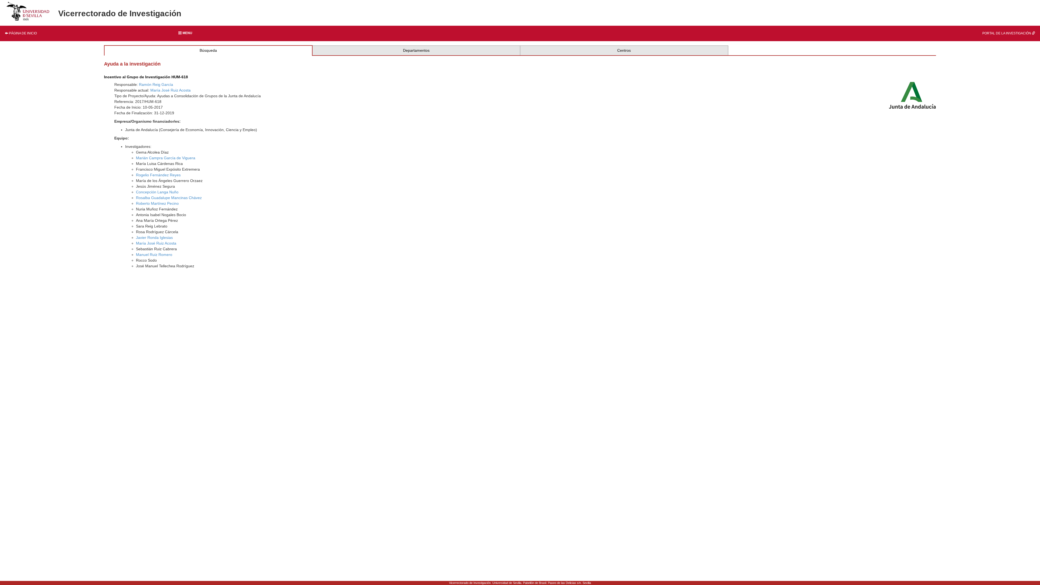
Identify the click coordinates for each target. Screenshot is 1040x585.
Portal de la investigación (1007, 33)
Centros (624, 50)
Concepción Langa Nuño (157, 192)
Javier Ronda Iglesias (154, 237)
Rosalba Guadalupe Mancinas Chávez (169, 198)
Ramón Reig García (156, 84)
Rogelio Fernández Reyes (158, 175)
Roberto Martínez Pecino (157, 203)
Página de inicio (22, 33)
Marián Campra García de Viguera (165, 158)
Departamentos (416, 50)
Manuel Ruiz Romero (154, 254)
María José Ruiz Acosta (170, 90)
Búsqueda (208, 50)
